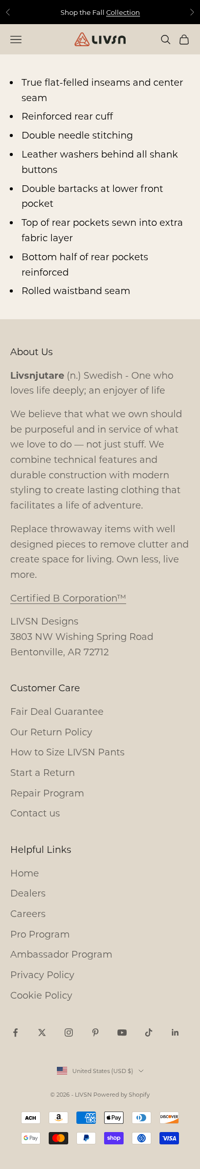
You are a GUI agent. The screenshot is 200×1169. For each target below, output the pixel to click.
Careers (28, 913)
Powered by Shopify (121, 1094)
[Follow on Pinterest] (95, 1032)
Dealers (28, 893)
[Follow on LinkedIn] (175, 1032)
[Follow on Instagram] (69, 1032)
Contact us (35, 813)
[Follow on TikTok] (149, 1032)
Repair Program (47, 793)
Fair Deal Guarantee (57, 711)
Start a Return (42, 772)
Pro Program (40, 934)
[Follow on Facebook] (15, 1032)
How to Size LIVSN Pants (67, 752)
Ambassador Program (61, 954)
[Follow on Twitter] (42, 1032)
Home (24, 873)
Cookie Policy (41, 995)
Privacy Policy (42, 974)
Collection (123, 12)
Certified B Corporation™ (68, 598)
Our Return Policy (51, 732)
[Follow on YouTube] (122, 1032)
